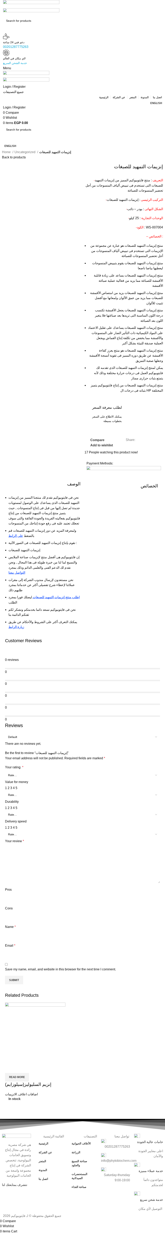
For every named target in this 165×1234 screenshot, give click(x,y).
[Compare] (10, 1068)
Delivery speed (16, 821)
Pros (8, 889)
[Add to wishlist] (32, 1068)
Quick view (21, 1068)
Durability (12, 801)
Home (6, 152)
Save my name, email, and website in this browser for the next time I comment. (60, 969)
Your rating (14, 767)
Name (10, 927)
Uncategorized (25, 152)
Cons (9, 908)
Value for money (16, 782)
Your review (14, 841)
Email (10, 945)
